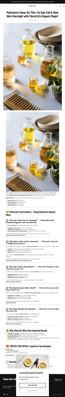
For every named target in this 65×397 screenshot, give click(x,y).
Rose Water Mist (26, 260)
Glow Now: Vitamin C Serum (13, 260)
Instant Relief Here (11, 302)
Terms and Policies (57, 394)
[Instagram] (7, 394)
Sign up (58, 379)
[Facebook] (4, 394)
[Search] (5, 6)
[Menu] (2, 6)
